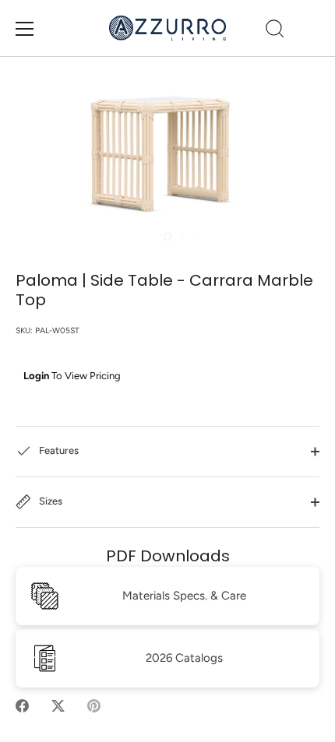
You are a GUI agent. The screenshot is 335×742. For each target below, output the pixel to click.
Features (58, 450)
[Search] (275, 31)
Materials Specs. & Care (184, 596)
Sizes (49, 501)
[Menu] (25, 29)
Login (36, 376)
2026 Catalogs (184, 658)
